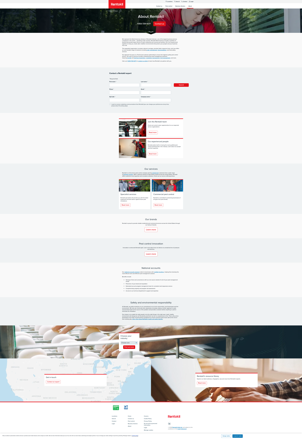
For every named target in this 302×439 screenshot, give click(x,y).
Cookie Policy (148, 418)
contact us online (143, 61)
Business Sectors (133, 423)
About (129, 426)
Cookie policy (135, 435)
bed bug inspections (139, 58)
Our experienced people (158, 141)
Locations (170, 1)
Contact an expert (53, 382)
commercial (155, 173)
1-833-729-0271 (144, 24)
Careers (146, 416)
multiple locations (159, 272)
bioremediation (162, 50)
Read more (153, 132)
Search (178, 1)
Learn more (151, 229)
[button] (151, 32)
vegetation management (153, 58)
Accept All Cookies (237, 436)
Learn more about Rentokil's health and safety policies (147, 319)
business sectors (128, 174)
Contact (185, 1)
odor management (152, 50)
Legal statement (182, 429)
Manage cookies (148, 430)
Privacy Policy (148, 421)
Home (110, 11)
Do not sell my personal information (150, 424)
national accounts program (132, 272)
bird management (165, 58)
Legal (145, 427)
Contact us (159, 24)
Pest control (131, 421)
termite (129, 58)
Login (191, 1)
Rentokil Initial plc (177, 427)
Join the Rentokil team (157, 122)
